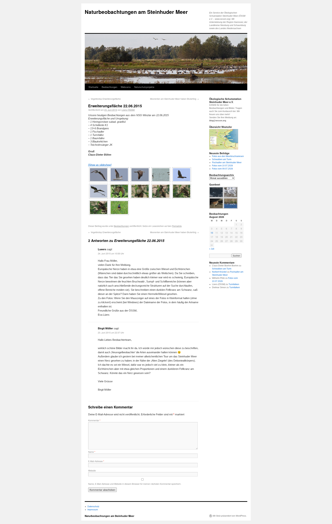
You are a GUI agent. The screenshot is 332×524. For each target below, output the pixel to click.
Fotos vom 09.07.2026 (222, 169)
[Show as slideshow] (99, 164)
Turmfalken (234, 284)
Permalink (177, 225)
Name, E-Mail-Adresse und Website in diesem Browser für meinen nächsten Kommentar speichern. (134, 483)
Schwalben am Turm (221, 159)
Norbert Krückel (219, 272)
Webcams (126, 87)
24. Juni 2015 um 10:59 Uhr (111, 253)
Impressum (92, 509)
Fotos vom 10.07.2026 (222, 165)
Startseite (93, 87)
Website (92, 470)
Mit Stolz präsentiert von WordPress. (230, 516)
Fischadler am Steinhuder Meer (227, 162)
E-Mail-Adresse (96, 461)
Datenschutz (93, 506)
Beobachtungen (109, 87)
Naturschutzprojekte (144, 87)
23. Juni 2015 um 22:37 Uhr (111, 332)
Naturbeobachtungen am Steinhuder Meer (136, 11)
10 (212, 232)
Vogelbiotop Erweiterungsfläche (104, 98)
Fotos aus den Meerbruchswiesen (228, 156)
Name (91, 451)
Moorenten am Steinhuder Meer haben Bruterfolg (174, 98)
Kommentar (94, 420)
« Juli (211, 249)
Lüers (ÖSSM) (128, 109)
